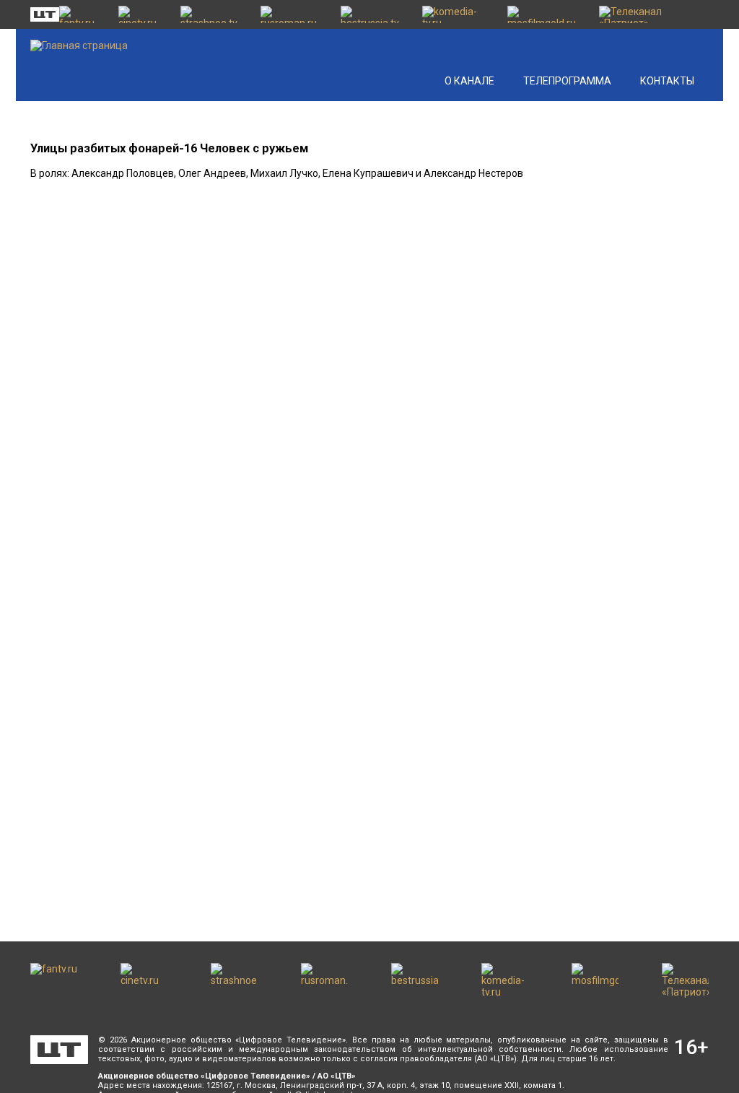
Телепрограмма (567, 81)
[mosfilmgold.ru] (545, 14)
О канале (469, 81)
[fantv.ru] (81, 14)
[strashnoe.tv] (213, 14)
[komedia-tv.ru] (458, 14)
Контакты (667, 81)
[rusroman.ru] (293, 14)
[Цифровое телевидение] (59, 1049)
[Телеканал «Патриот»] (654, 14)
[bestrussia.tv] (374, 14)
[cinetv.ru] (142, 14)
